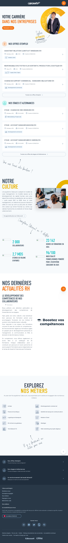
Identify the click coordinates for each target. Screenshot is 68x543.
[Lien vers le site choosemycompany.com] (44, 525)
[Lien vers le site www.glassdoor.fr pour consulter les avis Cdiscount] (39, 525)
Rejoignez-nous (8, 28)
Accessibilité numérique (50, 533)
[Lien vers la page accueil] (34, 3)
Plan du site (14, 533)
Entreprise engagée (7, 493)
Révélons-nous (6, 491)
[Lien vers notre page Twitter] (34, 525)
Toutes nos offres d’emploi (33, 95)
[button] (63, 289)
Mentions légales (6, 533)
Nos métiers (5, 496)
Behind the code (6, 500)
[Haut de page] (63, 451)
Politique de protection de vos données (33, 533)
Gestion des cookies (7, 535)
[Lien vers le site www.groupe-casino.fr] (39, 539)
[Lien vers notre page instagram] (24, 525)
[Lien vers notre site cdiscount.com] (29, 539)
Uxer (27, 535)
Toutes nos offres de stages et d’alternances (33, 154)
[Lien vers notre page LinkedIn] (29, 525)
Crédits (20, 533)
